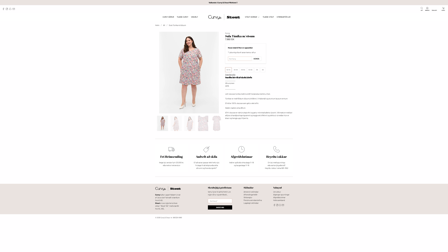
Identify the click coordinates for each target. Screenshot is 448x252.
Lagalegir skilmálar (251, 203)
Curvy (227, 33)
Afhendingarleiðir (250, 194)
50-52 (243, 70)
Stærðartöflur (283, 17)
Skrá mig (220, 207)
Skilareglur (248, 197)
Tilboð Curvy (182, 17)
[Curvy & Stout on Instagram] (7, 9)
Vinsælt (194, 17)
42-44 (228, 70)
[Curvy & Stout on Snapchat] (10, 9)
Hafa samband (279, 200)
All (164, 25)
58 (257, 70)
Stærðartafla (230, 74)
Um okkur (277, 192)
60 (263, 70)
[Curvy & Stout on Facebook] (4, 9)
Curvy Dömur (168, 17)
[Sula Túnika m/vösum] (189, 72)
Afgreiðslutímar (279, 197)
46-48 (236, 70)
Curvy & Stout (165, 218)
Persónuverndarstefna (253, 200)
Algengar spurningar (281, 194)
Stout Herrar (251, 17)
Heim (157, 25)
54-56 (250, 70)
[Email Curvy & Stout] (14, 9)
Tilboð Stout (268, 17)
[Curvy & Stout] (224, 17)
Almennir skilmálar (251, 192)
